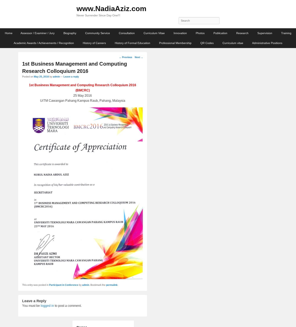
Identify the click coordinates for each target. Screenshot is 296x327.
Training (286, 33)
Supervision (264, 33)
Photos (200, 33)
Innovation (180, 33)
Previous (125, 57)
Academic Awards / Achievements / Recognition (44, 43)
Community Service (97, 33)
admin (56, 76)
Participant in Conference (63, 285)
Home (8, 33)
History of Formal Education (132, 43)
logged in (47, 305)
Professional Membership (175, 43)
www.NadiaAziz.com (111, 8)
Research (242, 33)
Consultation (127, 33)
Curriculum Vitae (154, 33)
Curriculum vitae (233, 43)
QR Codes (207, 43)
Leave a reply (71, 76)
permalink (112, 285)
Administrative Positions (267, 43)
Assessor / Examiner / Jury (38, 33)
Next (139, 57)
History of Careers (94, 43)
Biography (69, 33)
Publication (220, 33)
